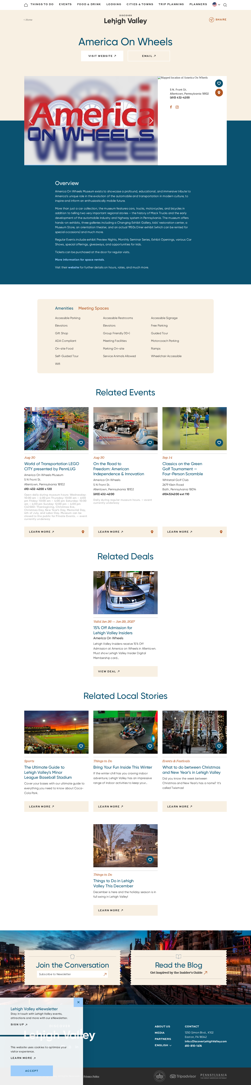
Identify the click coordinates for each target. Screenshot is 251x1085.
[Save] (219, 83)
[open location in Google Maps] (183, 77)
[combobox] (216, 4)
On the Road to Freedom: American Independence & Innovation (118, 468)
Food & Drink (89, 4)
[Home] (26, 5)
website (73, 267)
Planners (198, 4)
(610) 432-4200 (180, 97)
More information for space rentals (79, 259)
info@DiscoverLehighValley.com (206, 1041)
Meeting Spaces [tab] (93, 308)
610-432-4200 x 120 (38, 489)
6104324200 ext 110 (175, 494)
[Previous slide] (31, 120)
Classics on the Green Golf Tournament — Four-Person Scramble (182, 468)
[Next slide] (151, 120)
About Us (162, 1026)
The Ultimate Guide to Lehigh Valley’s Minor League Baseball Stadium (48, 772)
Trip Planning (171, 4)
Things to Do (42, 4)
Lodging (113, 4)
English (216, 4)
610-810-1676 (193, 1045)
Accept (31, 1070)
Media (159, 1033)
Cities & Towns (140, 4)
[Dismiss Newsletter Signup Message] (78, 1002)
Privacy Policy (91, 1076)
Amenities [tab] (64, 308)
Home (29, 19)
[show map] (219, 92)
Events (65, 4)
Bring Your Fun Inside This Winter (122, 767)
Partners (163, 1039)
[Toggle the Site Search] (225, 5)
